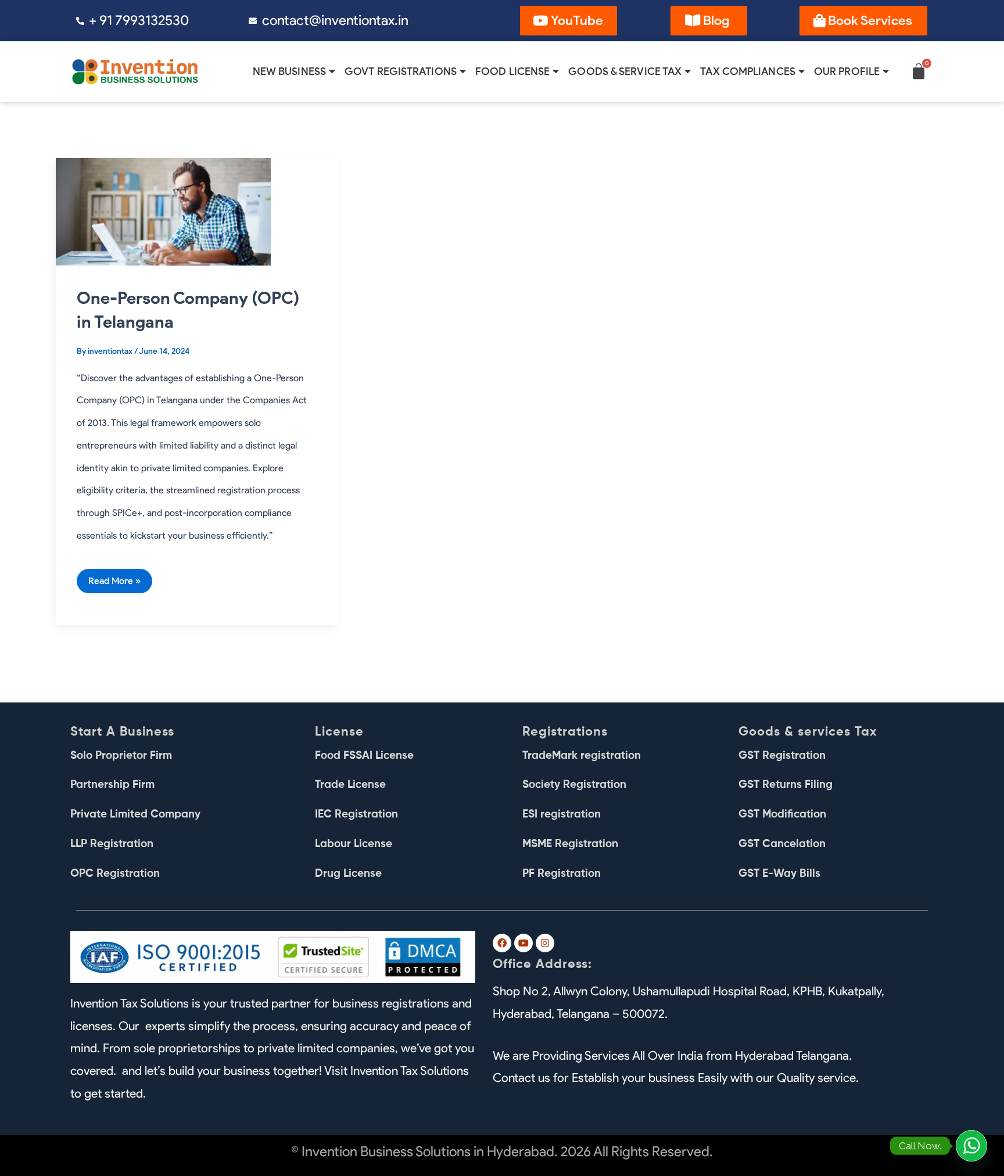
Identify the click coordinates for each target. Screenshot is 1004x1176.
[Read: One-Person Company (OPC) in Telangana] (163, 210)
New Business (289, 71)
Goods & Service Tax (625, 71)
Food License (512, 71)
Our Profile (847, 71)
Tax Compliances (747, 71)
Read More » (114, 577)
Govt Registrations (401, 71)
